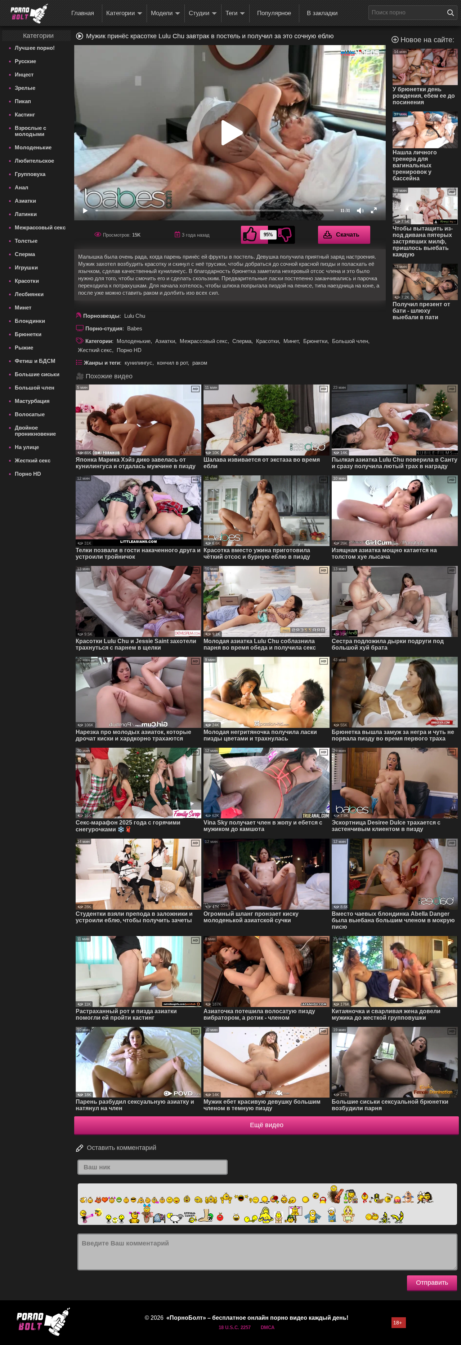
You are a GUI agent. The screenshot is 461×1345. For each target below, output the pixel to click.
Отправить (432, 1282)
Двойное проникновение (35, 431)
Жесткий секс (32, 460)
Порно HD (28, 474)
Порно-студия (103, 328)
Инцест (24, 74)
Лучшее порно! (35, 48)
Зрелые (25, 88)
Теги (231, 13)
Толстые (26, 241)
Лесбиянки (29, 294)
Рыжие (24, 347)
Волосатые (30, 414)
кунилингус (138, 363)
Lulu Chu (134, 316)
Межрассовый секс (40, 227)
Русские (25, 61)
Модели (162, 13)
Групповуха (30, 174)
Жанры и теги (102, 363)
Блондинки (30, 321)
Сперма (25, 254)
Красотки (27, 281)
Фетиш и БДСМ (35, 361)
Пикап (23, 101)
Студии (199, 13)
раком (199, 363)
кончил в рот (172, 363)
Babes (134, 328)
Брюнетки (28, 334)
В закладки (322, 13)
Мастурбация (32, 401)
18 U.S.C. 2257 (235, 1327)
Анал (21, 187)
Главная (82, 13)
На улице (27, 447)
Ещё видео (266, 1125)
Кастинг (25, 114)
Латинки (26, 214)
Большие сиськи (37, 374)
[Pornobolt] (29, 14)
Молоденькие (33, 147)
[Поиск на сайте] (452, 13)
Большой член (34, 387)
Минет (23, 307)
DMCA (267, 1327)
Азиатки (25, 201)
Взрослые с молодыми (30, 131)
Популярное (274, 13)
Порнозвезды (101, 316)
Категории (120, 13)
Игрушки (26, 267)
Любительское (34, 161)
